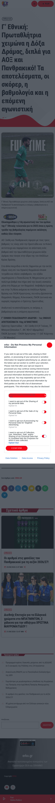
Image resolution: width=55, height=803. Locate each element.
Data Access (27, 458)
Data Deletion (11, 458)
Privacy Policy (43, 458)
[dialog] (27, 402)
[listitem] (27, 395)
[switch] (44, 402)
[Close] (49, 345)
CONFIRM (16, 448)
